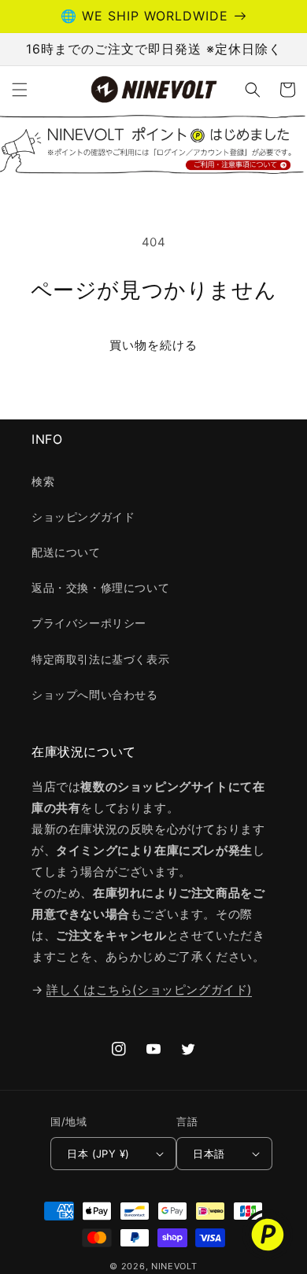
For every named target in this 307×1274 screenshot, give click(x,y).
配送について (66, 552)
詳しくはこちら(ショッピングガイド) (149, 989)
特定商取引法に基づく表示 (100, 659)
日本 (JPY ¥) (98, 1153)
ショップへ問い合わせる (94, 694)
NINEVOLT (174, 1266)
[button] (19, 89)
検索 (42, 481)
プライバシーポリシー (88, 623)
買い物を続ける (153, 345)
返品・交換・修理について (100, 587)
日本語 (208, 1153)
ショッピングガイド (83, 516)
